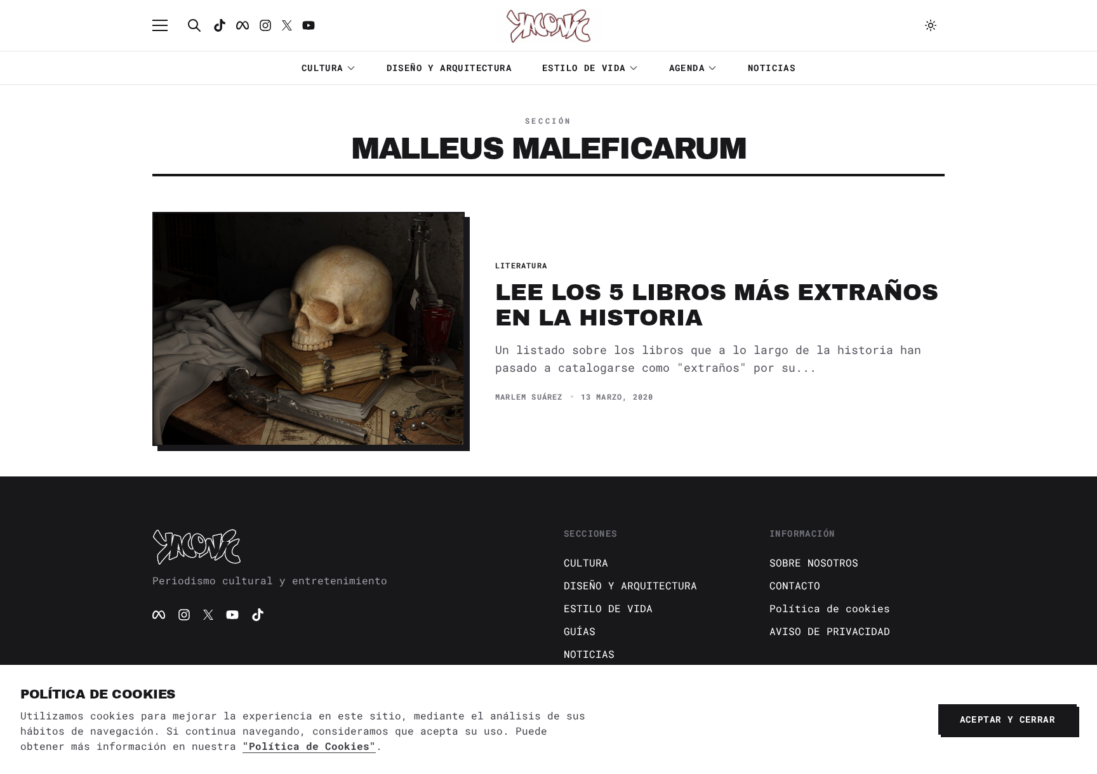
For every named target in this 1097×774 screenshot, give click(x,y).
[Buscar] (194, 25)
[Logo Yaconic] (548, 25)
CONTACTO (794, 585)
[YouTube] (232, 614)
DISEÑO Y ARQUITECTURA (449, 68)
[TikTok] (219, 25)
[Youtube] (308, 25)
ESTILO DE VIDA (584, 68)
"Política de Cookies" (309, 745)
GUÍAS (579, 631)
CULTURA (322, 68)
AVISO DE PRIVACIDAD (829, 631)
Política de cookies (829, 608)
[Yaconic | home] (342, 546)
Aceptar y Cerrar (1007, 719)
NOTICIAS (771, 68)
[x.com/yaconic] (287, 25)
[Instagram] (265, 25)
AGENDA (687, 68)
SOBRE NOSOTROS (813, 562)
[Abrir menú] (166, 25)
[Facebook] (242, 25)
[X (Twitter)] (208, 615)
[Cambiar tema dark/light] (931, 25)
